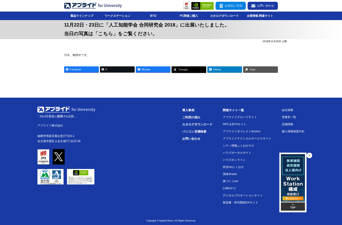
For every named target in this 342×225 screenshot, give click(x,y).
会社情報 (287, 110)
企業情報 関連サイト (260, 15)
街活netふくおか (233, 166)
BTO (153, 15)
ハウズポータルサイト (237, 152)
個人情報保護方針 (293, 131)
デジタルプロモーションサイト (243, 195)
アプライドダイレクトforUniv (241, 131)
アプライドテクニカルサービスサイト (247, 138)
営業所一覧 (289, 117)
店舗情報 (287, 124)
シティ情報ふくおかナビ (238, 145)
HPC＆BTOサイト (234, 124)
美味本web (230, 174)
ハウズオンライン (234, 159)
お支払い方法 (233, 5)
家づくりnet (230, 181)
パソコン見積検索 (194, 131)
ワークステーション (117, 15)
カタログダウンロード (224, 15)
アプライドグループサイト (240, 117)
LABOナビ (229, 188)
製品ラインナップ (82, 15)
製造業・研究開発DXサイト (240, 202)
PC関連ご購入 (189, 15)
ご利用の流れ (191, 117)
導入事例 (188, 110)
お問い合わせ (265, 5)
